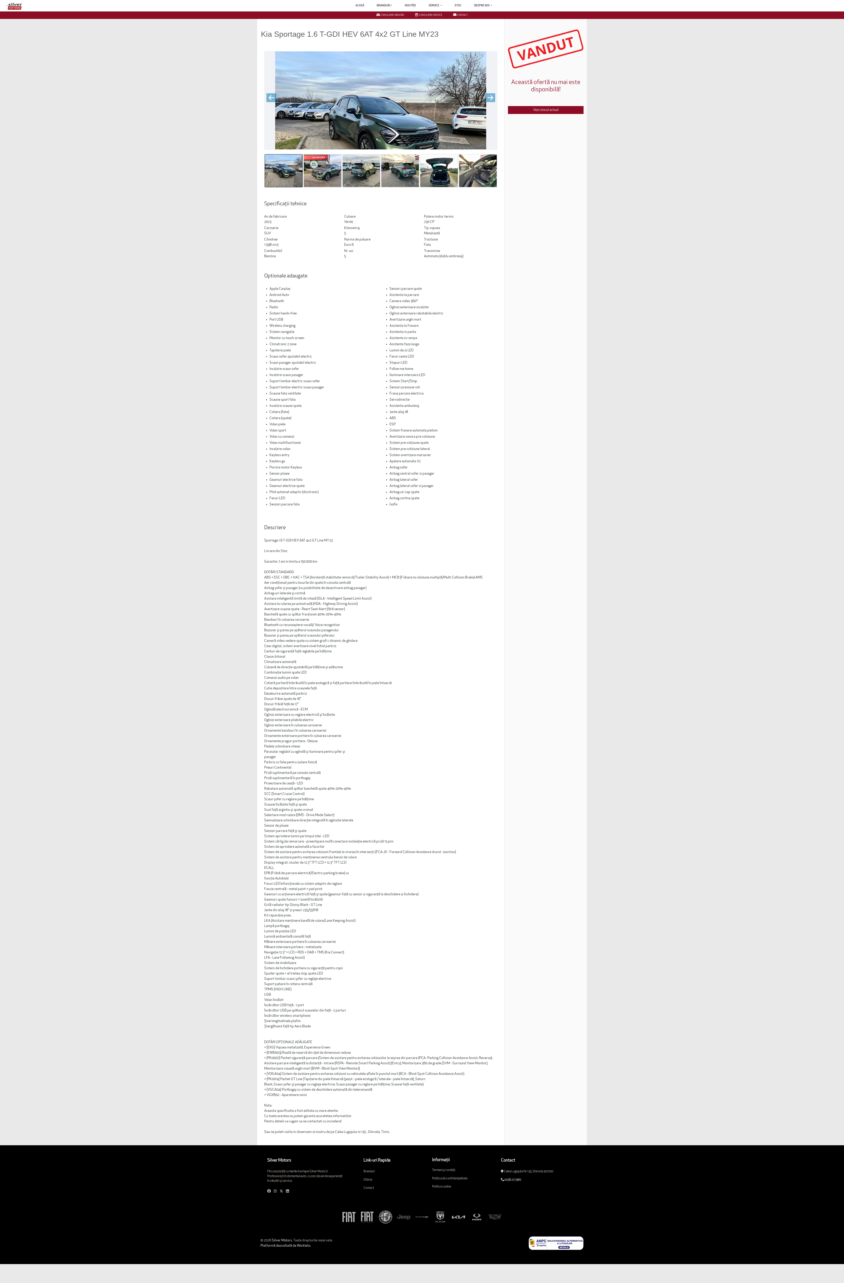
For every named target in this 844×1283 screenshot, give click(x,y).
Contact (369, 1188)
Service (434, 5)
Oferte (368, 1180)
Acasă (359, 5)
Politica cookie (441, 1186)
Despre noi (482, 5)
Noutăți (410, 5)
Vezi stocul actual (545, 110)
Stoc (458, 5)
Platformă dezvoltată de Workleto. (285, 1246)
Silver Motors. (282, 1240)
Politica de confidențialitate (449, 1178)
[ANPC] (556, 1243)
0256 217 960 (512, 1180)
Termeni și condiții (443, 1170)
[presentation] (271, 97)
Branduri (383, 5)
